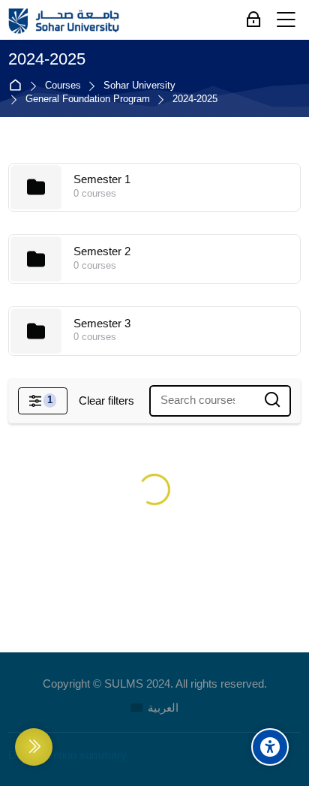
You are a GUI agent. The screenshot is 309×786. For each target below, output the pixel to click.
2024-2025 (195, 99)
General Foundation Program (88, 99)
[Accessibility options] (270, 747)
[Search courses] (273, 400)
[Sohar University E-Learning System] (64, 20)
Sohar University (140, 86)
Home (18, 86)
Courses (63, 86)
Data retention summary (67, 754)
